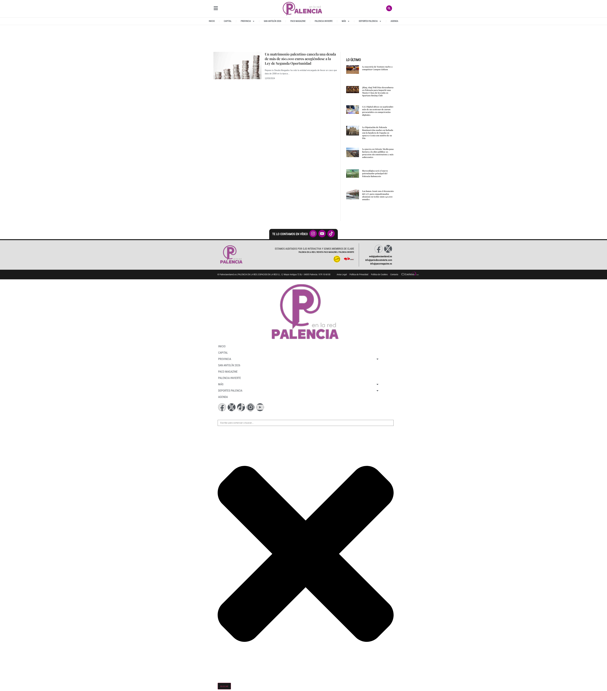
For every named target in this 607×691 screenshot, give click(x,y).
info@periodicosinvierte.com (378, 260)
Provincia (246, 21)
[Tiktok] (241, 407)
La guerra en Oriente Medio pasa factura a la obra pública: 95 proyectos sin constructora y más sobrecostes (378, 153)
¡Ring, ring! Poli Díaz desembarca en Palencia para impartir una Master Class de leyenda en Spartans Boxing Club (377, 91)
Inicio (212, 21)
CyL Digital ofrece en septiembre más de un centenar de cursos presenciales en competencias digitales (377, 110)
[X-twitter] (388, 249)
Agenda (394, 21)
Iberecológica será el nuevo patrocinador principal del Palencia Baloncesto (375, 173)
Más (344, 21)
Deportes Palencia (368, 21)
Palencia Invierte (324, 21)
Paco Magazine (298, 21)
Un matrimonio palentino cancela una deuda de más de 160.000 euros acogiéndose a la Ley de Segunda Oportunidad (300, 59)
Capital (228, 21)
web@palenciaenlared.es (380, 256)
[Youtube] (260, 407)
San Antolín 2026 (272, 21)
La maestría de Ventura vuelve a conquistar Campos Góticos (377, 68)
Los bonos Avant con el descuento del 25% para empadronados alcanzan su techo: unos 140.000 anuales (378, 195)
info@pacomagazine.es (381, 263)
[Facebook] (379, 249)
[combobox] (306, 423)
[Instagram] (250, 407)
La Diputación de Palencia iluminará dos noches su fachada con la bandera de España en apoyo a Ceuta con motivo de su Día (377, 132)
